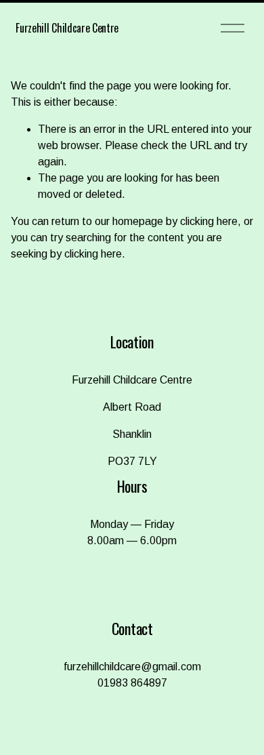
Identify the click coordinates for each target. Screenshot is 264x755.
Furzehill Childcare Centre (67, 28)
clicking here (209, 221)
